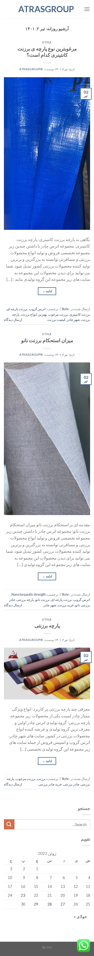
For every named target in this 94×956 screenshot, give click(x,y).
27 (63, 904)
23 (23, 895)
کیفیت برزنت (56, 319)
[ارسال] (9, 824)
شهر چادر (73, 319)
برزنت (41, 779)
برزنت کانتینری (79, 314)
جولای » (80, 916)
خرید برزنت (66, 605)
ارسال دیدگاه (13, 319)
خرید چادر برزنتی (50, 784)
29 (36, 904)
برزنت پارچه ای (17, 309)
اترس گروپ (37, 309)
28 (50, 904)
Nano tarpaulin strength (28, 594)
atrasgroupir (31, 69)
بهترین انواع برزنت (34, 314)
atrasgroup (47, 9)
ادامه (47, 291)
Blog (47, 947)
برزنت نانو (42, 599)
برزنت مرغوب (58, 314)
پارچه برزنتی (25, 599)
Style (47, 42)
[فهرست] (87, 9)
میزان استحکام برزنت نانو (47, 340)
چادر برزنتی (71, 784)
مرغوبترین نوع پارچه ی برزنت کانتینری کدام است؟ (47, 51)
